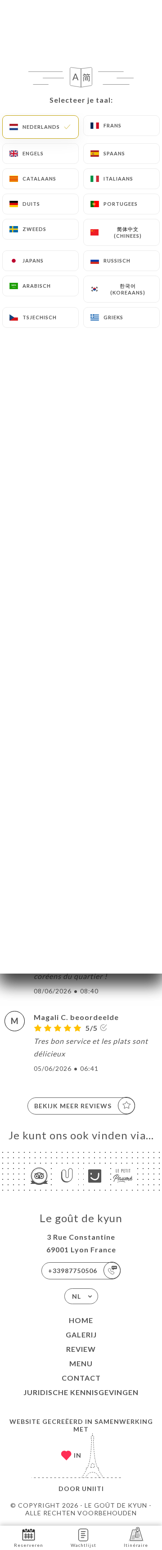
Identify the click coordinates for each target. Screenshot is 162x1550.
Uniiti (93, 1488)
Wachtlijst (83, 1545)
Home (81, 1320)
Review (81, 1349)
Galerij (81, 1334)
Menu (81, 1363)
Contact (81, 1377)
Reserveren (28, 1545)
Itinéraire (136, 1545)
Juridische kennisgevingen (81, 1392)
